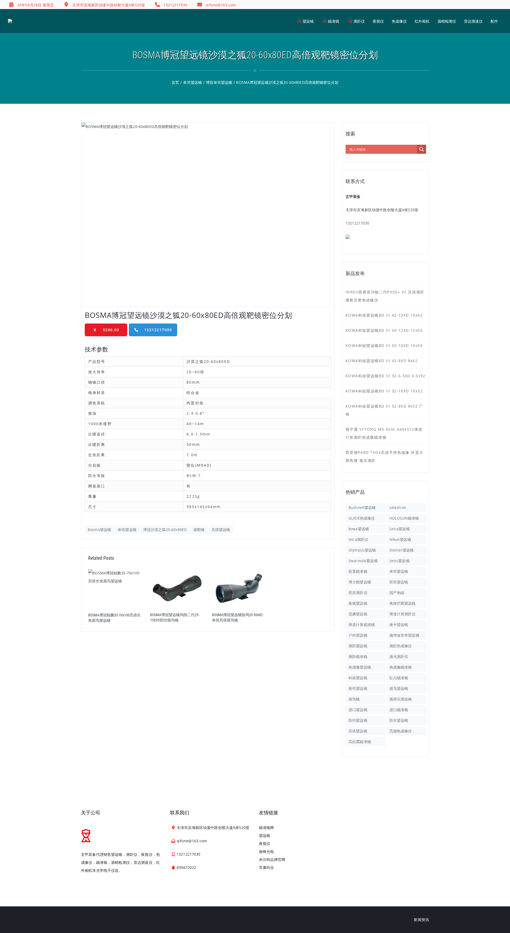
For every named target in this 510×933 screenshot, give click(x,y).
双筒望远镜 (398, 581)
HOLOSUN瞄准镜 (404, 518)
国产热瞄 (397, 592)
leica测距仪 (358, 539)
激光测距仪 (398, 656)
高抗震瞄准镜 (359, 741)
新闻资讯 (421, 919)
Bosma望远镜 (99, 529)
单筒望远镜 (127, 529)
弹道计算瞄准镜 (361, 624)
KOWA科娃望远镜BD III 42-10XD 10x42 (384, 315)
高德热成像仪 (400, 730)
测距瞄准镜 (357, 656)
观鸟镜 (354, 699)
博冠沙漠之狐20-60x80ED (165, 529)
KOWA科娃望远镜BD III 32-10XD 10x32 (384, 390)
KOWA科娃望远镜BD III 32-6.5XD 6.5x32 (386, 375)
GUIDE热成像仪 (361, 518)
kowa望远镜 (358, 528)
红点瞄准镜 (398, 677)
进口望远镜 (357, 709)
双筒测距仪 (357, 592)
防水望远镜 (398, 720)
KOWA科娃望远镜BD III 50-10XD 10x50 (384, 345)
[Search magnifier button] (421, 149)
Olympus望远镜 (362, 550)
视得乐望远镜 (400, 699)
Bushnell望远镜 (362, 507)
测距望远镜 (357, 645)
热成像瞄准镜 (400, 667)
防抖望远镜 (357, 720)
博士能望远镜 (359, 581)
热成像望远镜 (359, 667)
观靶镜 (199, 529)
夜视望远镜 (357, 603)
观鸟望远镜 (398, 688)
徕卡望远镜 (398, 624)
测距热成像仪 (400, 645)
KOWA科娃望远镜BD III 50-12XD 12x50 (384, 330)
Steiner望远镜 (401, 550)
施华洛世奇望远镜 (404, 635)
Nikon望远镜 (400, 539)
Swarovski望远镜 (363, 560)
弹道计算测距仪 (402, 613)
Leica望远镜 (399, 528)
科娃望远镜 (357, 677)
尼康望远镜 (357, 613)
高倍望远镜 (220, 529)
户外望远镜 (357, 635)
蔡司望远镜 (357, 688)
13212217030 (158, 329)
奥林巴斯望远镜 (402, 603)
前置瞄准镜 (357, 571)
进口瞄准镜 (398, 709)
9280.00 (111, 329)
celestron (397, 507)
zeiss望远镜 (399, 560)
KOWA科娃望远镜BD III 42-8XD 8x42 (382, 360)
